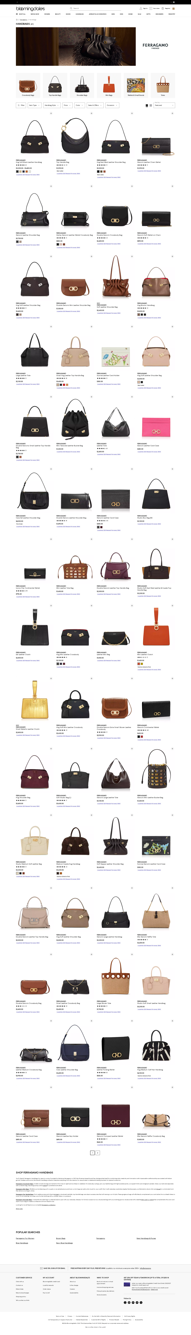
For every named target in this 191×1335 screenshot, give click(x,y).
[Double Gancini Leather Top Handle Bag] (116, 560)
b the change (74, 1285)
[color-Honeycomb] (27, 171)
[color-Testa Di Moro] (17, 314)
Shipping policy (21, 1296)
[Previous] (18, 134)
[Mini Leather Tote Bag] (75, 560)
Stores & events (102, 1295)
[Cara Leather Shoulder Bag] (75, 1041)
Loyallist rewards (48, 1285)
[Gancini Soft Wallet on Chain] (156, 207)
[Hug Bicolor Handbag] (156, 277)
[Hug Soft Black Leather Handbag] (35, 134)
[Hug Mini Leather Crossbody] (75, 626)
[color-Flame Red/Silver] (64, 385)
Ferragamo (23, 20)
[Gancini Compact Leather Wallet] (116, 1108)
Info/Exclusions (145, 1268)
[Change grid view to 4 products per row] (147, 105)
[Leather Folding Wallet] (116, 1041)
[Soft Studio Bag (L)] (75, 769)
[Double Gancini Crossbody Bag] (116, 207)
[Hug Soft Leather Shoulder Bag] (35, 277)
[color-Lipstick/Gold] (142, 737)
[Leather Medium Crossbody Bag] (35, 1041)
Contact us (19, 1285)
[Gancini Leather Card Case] (156, 417)
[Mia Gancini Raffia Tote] (156, 909)
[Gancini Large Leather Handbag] (116, 909)
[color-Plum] (101, 527)
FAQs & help (19, 1289)
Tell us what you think (22, 1300)
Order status (47, 1289)
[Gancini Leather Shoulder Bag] (35, 207)
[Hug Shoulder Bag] (35, 769)
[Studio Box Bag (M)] (156, 490)
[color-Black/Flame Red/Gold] (58, 664)
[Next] (51, 134)
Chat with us (20, 1281)
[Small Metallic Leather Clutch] (35, 699)
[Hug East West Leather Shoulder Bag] (116, 134)
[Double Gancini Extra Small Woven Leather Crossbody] (116, 699)
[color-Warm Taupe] (20, 242)
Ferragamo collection (48, 1205)
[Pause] (173, 2)
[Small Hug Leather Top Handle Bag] (75, 347)
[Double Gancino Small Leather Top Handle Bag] (35, 417)
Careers (72, 1289)
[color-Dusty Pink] (61, 244)
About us (73, 1281)
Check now (154, 1289)
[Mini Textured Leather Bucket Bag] (75, 417)
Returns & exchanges (22, 1293)
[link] (35, 167)
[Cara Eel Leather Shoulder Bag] (35, 490)
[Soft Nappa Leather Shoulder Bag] (116, 836)
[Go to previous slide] (17, 2)
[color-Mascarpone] (17, 873)
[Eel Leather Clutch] (35, 626)
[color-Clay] (139, 314)
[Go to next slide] (171, 2)
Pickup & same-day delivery (105, 1291)
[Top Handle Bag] (75, 134)
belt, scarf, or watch (147, 1200)
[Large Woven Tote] (116, 975)
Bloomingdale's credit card (51, 1281)
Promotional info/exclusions (141, 1289)
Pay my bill (46, 1293)
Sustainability (74, 1293)
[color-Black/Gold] (61, 385)
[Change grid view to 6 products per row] (151, 105)
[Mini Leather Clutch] (156, 626)
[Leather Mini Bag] (116, 626)
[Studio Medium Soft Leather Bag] (35, 836)
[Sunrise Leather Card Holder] (116, 347)
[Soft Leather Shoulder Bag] (116, 277)
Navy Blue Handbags (64, 1243)
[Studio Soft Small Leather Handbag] (156, 975)
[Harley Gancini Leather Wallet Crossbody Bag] (75, 207)
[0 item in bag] (173, 8)
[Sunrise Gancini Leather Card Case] (156, 836)
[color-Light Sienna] (139, 664)
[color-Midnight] (61, 664)
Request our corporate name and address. (115, 1323)
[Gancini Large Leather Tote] (116, 769)
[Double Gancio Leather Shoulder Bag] (75, 490)
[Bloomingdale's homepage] (17, 20)
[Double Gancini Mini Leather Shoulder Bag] (75, 277)
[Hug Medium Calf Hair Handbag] (156, 1041)
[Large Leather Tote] (35, 347)
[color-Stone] (20, 171)
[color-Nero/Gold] (98, 527)
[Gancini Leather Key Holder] (75, 1108)
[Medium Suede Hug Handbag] (75, 836)
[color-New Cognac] (104, 171)
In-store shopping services (105, 1287)
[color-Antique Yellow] (142, 664)
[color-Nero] (17, 171)
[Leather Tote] (116, 417)
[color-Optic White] (30, 171)
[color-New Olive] (101, 171)
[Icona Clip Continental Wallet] (35, 560)
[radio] (17, 171)
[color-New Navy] (23, 171)
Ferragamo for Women (25, 1238)
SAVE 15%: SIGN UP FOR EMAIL (54, 1268)
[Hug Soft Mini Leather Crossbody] (75, 699)
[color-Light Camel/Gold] (67, 385)
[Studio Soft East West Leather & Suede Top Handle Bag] (156, 560)
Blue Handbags (22, 1243)
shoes (158, 1189)
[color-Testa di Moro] (58, 873)
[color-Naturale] (61, 873)
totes (57, 1194)
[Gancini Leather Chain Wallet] (156, 134)
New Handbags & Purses (146, 1238)
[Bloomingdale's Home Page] (30, 9)
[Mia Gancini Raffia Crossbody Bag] (156, 1108)
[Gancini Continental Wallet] (156, 699)
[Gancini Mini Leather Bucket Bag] (156, 769)
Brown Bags (60, 1238)
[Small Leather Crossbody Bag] (75, 975)
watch (45, 1185)
